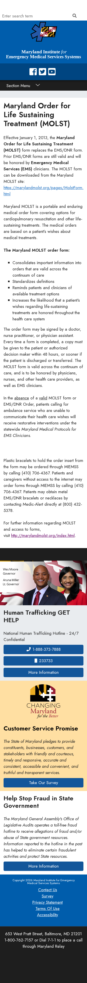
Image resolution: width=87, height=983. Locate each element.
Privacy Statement (47, 902)
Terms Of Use (47, 909)
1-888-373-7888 (47, 649)
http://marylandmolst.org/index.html (43, 535)
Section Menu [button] (18, 86)
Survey (47, 896)
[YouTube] (52, 72)
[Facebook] (33, 72)
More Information (55, 672)
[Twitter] (42, 72)
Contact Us (47, 890)
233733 (46, 661)
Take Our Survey (43, 783)
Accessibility (47, 915)
